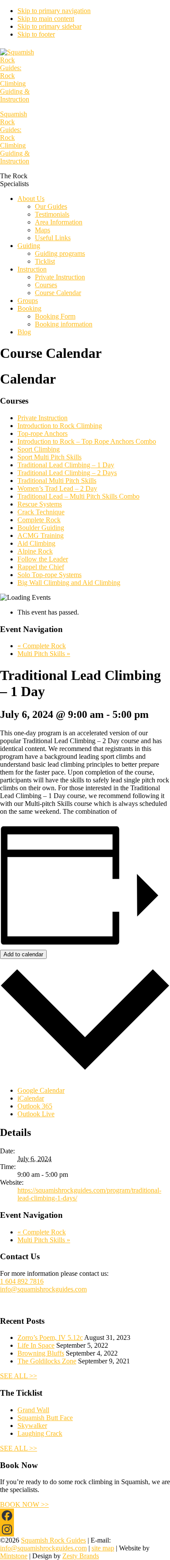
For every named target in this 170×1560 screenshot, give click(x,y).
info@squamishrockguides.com (43, 1289)
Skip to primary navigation (54, 10)
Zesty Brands (80, 1556)
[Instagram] (85, 1529)
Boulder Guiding (40, 527)
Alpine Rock (35, 551)
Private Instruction (42, 417)
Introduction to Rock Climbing (59, 425)
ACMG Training (40, 535)
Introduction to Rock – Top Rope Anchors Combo (86, 441)
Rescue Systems (39, 504)
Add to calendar (23, 954)
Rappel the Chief (40, 567)
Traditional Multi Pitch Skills (56, 480)
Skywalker (32, 1425)
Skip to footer (36, 34)
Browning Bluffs (40, 1353)
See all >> (18, 1376)
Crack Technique (41, 512)
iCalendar (30, 1098)
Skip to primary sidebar (49, 26)
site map (103, 1548)
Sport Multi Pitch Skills (49, 457)
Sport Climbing (38, 449)
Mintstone (13, 1556)
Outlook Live (35, 1114)
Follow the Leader (42, 559)
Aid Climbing (36, 543)
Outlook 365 (34, 1106)
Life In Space (35, 1345)
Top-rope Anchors (42, 433)
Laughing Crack (39, 1433)
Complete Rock (39, 519)
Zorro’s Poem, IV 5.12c (50, 1337)
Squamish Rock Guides (53, 1540)
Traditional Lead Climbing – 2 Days (67, 472)
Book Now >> (24, 1504)
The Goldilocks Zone (46, 1361)
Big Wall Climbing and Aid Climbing (68, 582)
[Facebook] (85, 1516)
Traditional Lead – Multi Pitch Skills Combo (78, 496)
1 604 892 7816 (22, 1281)
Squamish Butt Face (45, 1417)
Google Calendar (41, 1090)
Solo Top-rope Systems (49, 574)
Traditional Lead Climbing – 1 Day (65, 465)
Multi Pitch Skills (43, 653)
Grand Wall (33, 1410)
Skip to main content (45, 18)
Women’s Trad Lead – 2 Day (57, 488)
